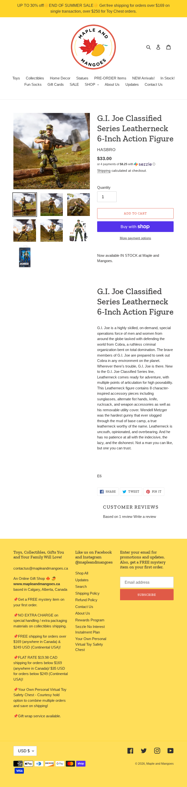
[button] (126, 164)
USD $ (24, 751)
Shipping (104, 170)
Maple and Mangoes (160, 763)
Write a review (144, 516)
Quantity (104, 187)
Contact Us (84, 607)
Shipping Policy (87, 593)
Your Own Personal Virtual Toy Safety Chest (90, 644)
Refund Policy (86, 600)
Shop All (81, 573)
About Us (82, 613)
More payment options (135, 238)
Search (81, 586)
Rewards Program (89, 620)
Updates (82, 580)
